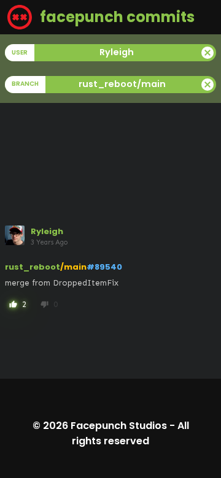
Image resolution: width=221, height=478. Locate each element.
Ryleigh (47, 231)
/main (73, 267)
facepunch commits (116, 17)
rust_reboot (32, 267)
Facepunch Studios (119, 426)
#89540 (104, 267)
